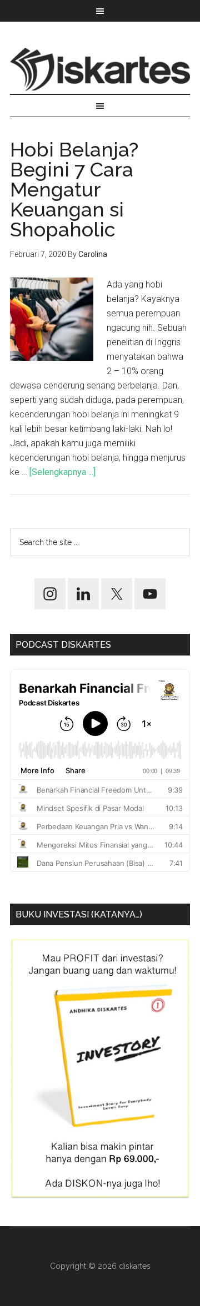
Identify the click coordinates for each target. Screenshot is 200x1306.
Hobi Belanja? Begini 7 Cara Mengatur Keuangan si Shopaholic (74, 189)
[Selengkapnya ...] (62, 472)
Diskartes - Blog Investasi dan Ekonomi (100, 69)
